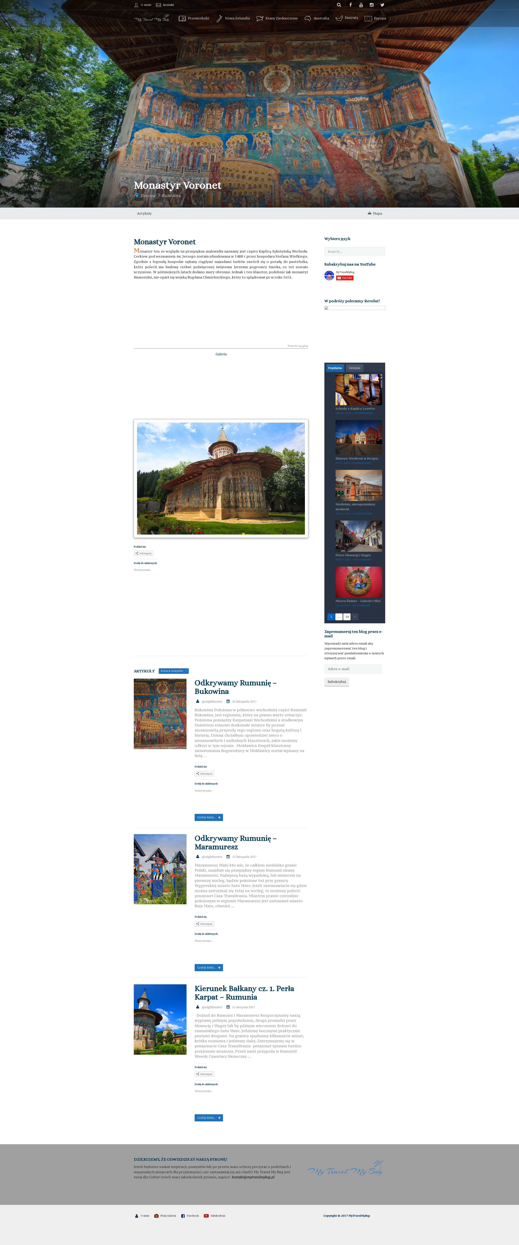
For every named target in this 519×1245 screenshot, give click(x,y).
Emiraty (351, 17)
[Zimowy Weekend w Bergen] (359, 437)
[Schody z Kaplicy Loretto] (359, 389)
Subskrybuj (337, 681)
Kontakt (168, 5)
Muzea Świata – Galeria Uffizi (358, 601)
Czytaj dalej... (207, 817)
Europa (380, 18)
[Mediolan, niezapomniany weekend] (359, 485)
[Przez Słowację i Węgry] (359, 536)
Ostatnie (354, 368)
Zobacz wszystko (173, 671)
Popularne (335, 368)
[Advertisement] (221, 312)
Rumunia (171, 195)
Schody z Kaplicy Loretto (355, 408)
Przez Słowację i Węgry (353, 555)
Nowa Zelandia (237, 18)
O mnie (146, 5)
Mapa (376, 213)
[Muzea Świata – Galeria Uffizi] (359, 582)
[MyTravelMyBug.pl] (152, 17)
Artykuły (144, 213)
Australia (321, 18)
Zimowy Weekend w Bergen (357, 458)
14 (347, 617)
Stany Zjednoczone (282, 18)
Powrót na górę (298, 346)
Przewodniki (198, 18)
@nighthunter (212, 701)
